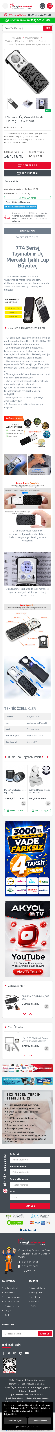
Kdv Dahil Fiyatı (11, 151)
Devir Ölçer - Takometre (17, 1387)
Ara (48, 28)
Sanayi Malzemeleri (36, 1380)
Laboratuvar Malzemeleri (34, 1383)
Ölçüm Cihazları (16, 1380)
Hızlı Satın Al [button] (30, 173)
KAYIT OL (45, 1333)
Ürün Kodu (9, 127)
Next (47, 757)
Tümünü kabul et (39, 1420)
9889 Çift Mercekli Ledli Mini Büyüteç (39, 791)
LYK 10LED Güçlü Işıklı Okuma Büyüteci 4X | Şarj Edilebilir (35, 1037)
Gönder (30, 1206)
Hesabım (35, 1301)
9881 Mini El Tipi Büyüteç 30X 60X (35, 996)
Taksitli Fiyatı (35, 151)
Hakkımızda (10, 1292)
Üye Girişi (35, 1296)
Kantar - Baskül (28, 1391)
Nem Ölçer (14, 1383)
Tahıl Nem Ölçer (16, 1398)
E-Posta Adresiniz (19, 1166)
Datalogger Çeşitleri (41, 1387)
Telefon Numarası (19, 1179)
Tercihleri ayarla (15, 1420)
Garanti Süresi (11, 193)
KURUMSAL (8, 1281)
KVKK (7, 1315)
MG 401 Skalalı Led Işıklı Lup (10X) (15, 791)
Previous (43, 757)
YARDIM (33, 1281)
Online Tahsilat (11, 1287)
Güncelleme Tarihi (13, 189)
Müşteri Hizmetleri (30, 14)
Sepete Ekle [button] (30, 165)
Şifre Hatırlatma (38, 1287)
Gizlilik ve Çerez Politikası (28, 1426)
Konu (12, 1191)
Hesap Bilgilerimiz (13, 1296)
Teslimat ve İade (12, 1306)
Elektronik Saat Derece (37, 1398)
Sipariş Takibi (37, 1292)
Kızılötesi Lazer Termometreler (28, 1394)
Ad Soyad (14, 1153)
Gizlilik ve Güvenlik (13, 1301)
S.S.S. (33, 1306)
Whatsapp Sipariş (30, 20)
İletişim (8, 1310)
